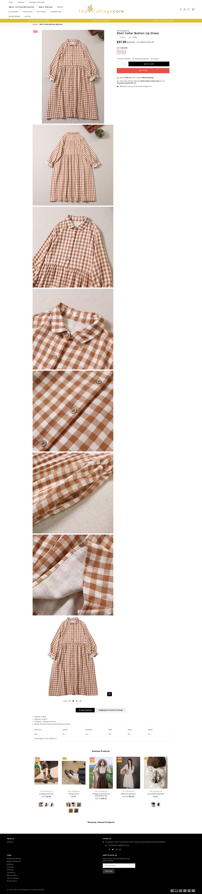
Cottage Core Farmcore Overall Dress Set (101, 795)
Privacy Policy (12, 881)
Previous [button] (30, 788)
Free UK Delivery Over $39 (40, 21)
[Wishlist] (189, 9)
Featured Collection (36, 2)
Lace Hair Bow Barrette (156, 794)
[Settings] (184, 9)
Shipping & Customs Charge (111, 710)
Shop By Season (14, 16)
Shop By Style (27, 12)
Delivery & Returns (141, 59)
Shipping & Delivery (14, 859)
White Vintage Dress (128, 794)
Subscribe (108, 871)
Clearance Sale (55, 12)
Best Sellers (41, 12)
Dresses (60, 7)
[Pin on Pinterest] (77, 701)
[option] (38, 21)
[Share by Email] (80, 701)
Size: (122, 48)
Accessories (13, 12)
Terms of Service (13, 878)
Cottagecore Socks (46, 794)
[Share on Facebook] (70, 701)
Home (11, 2)
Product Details (85, 710)
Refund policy (12, 875)
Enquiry (156, 59)
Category (21, 2)
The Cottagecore (123, 31)
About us (10, 842)
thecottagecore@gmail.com (118, 845)
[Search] (181, 9)
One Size (121, 52)
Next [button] (172, 788)
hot (37, 761)
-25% (37, 758)
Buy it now (143, 71)
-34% (92, 758)
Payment (10, 867)
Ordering (10, 864)
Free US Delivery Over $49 (165, 21)
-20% (119, 758)
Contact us (11, 873)
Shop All (28, 16)
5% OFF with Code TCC (102, 21)
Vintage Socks (73, 794)
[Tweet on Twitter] (73, 701)
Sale (35, 31)
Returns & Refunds (14, 861)
